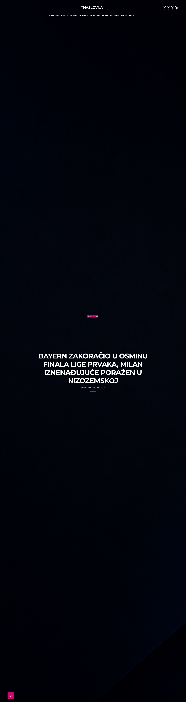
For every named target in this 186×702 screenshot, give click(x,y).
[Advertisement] (93, 334)
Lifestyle (94, 15)
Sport (73, 15)
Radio (132, 15)
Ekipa (123, 15)
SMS (116, 15)
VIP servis (106, 15)
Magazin (83, 15)
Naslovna (53, 15)
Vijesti (64, 15)
